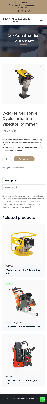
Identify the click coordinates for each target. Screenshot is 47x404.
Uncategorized (18, 168)
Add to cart (24, 159)
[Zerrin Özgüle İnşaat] (16, 19)
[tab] (23, 180)
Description (11, 180)
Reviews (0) (11, 187)
